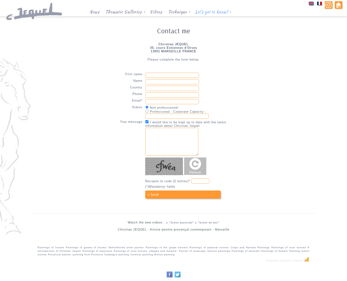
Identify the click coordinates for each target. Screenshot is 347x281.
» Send (153, 194)
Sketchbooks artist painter (126, 247)
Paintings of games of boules (86, 247)
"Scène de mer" (207, 222)
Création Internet (292, 260)
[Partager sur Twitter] (177, 277)
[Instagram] (328, 7)
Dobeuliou (272, 260)
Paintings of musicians (97, 251)
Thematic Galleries (125, 11)
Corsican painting (141, 254)
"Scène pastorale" (180, 222)
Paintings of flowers (274, 251)
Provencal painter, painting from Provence (75, 254)
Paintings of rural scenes (288, 247)
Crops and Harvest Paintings (250, 247)
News (94, 11)
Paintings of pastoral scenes (209, 247)
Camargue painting (116, 254)
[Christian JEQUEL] (34, 22)
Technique (179, 11)
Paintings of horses (51, 247)
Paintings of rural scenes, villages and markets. (146, 251)
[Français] (319, 5)
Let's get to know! (213, 11)
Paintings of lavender (246, 251)
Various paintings (218, 251)
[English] (311, 5)
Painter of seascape (192, 251)
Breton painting (164, 254)
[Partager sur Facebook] (169, 277)
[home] (338, 7)
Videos (156, 11)
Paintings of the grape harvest (167, 247)
